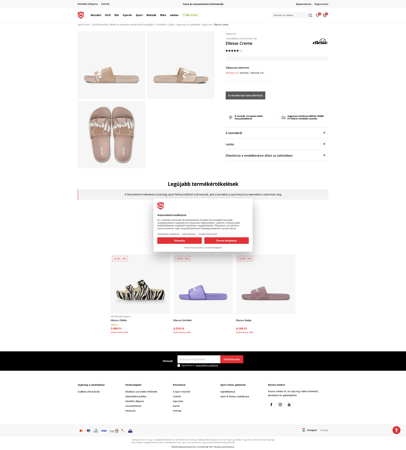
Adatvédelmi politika (135, 396)
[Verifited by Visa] (130, 430)
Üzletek (177, 396)
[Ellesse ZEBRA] (140, 284)
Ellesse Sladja (243, 320)
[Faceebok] (271, 404)
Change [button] (324, 430)
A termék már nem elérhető (245, 95)
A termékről (234, 133)
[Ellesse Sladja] (265, 284)
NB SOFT (209, 447)
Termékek (161, 24)
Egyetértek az (200, 365)
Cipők (171, 24)
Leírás (230, 144)
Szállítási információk (89, 391)
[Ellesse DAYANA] (203, 284)
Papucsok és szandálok (188, 24)
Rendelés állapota (134, 401)
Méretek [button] (244, 73)
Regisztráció (321, 4)
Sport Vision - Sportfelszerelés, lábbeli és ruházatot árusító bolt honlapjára (116, 24)
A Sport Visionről (181, 391)
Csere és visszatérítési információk (203, 4)
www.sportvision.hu (187, 447)
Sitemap (177, 410)
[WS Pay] (113, 430)
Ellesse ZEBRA (119, 320)
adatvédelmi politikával (207, 365)
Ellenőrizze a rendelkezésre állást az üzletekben (259, 155)
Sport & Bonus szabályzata (234, 396)
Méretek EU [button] (232, 73)
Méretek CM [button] (257, 73)
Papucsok (207, 24)
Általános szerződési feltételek (141, 391)
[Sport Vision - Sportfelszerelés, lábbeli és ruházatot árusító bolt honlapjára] (81, 15)
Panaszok (130, 410)
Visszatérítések (133, 405)
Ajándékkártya (227, 391)
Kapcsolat (178, 401)
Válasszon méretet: (238, 67)
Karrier (176, 405)
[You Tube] (289, 404)
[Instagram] (280, 404)
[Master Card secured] (123, 430)
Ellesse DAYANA (182, 320)
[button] (103, 15)
